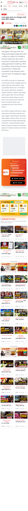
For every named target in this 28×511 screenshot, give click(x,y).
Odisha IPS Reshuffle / (7, 336)
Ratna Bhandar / (20, 234)
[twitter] (17, 26)
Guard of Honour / (20, 318)
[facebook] (15, 26)
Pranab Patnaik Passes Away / (7, 369)
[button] (5, 208)
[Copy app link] (25, 26)
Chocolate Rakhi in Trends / (6, 301)
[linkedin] (21, 26)
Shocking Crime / (20, 369)
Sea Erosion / (4, 234)
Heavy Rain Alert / (20, 250)
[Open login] (25, 2)
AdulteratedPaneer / (21, 386)
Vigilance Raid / (19, 404)
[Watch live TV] (14, 2)
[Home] (1, 9)
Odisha (5, 9)
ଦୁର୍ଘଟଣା (21, 6)
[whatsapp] (19, 26)
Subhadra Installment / (21, 336)
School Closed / (19, 300)
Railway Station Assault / (7, 421)
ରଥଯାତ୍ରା (14, 6)
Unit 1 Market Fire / (6, 284)
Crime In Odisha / (5, 404)
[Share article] (12, 239)
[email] (23, 26)
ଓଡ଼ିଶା (9, 6)
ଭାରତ (5, 6)
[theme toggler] (17, 2)
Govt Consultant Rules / (7, 251)
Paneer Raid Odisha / (21, 284)
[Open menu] (1, 2)
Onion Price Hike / (20, 420)
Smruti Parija (8, 23)
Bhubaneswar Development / (7, 318)
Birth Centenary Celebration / (7, 387)
